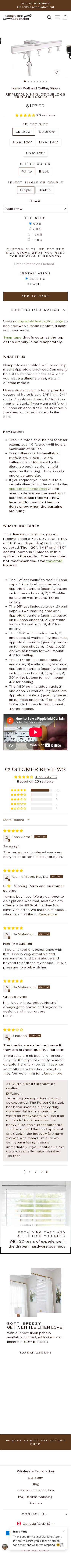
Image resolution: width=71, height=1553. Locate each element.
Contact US (34, 1514)
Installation (35, 273)
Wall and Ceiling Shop (40, 88)
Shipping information (35, 310)
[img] (13, 831)
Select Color (35, 164)
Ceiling (38, 279)
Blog (35, 1484)
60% (37, 223)
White (27, 171)
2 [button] (30, 1172)
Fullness (35, 218)
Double (44, 190)
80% (37, 229)
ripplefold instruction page (40, 321)
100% (37, 234)
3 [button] (36, 1172)
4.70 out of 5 (46, 777)
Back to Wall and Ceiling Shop (38, 1442)
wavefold (53, 561)
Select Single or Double (35, 182)
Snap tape (12, 337)
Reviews (35, 1503)
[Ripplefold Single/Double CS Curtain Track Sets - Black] (17, 1411)
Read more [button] (48, 914)
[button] (25, 115)
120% (37, 240)
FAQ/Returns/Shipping (35, 1497)
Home (15, 88)
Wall (38, 284)
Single (25, 190)
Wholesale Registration (35, 1471)
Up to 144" (48, 142)
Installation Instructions (35, 1490)
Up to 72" (24, 131)
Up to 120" (22, 142)
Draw (35, 201)
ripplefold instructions (28, 489)
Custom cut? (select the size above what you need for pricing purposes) (35, 253)
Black (44, 171)
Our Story (35, 1477)
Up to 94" (47, 131)
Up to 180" (35, 153)
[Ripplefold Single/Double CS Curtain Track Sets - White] (13, 1411)
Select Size (36, 124)
